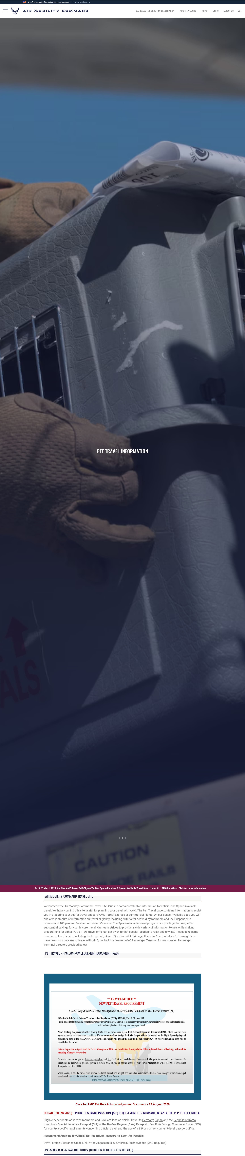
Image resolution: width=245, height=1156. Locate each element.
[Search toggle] (239, 11)
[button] (81, 2)
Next (220, 451)
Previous (24, 451)
